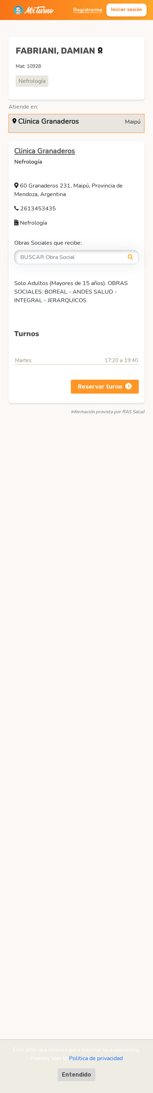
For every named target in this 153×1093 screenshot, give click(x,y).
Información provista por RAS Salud (107, 412)
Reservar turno (100, 386)
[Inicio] (33, 10)
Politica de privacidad (96, 1058)
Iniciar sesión (126, 9)
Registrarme (87, 9)
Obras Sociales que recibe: (48, 243)
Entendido (76, 1074)
